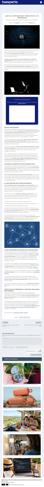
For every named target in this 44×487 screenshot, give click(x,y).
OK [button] (7, 484)
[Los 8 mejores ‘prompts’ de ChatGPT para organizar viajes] (22, 468)
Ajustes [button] (3, 484)
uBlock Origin (37, 272)
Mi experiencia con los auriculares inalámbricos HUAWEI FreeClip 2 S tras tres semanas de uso (20, 384)
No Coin (30, 267)
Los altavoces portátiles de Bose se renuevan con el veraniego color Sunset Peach (18, 408)
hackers (21, 312)
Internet (31, 22)
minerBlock (35, 267)
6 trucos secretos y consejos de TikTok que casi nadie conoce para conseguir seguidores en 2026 (21, 455)
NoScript (7, 273)
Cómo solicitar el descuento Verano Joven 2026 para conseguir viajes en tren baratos (18, 432)
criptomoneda (16, 312)
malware (26, 312)
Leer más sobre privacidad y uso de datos (16, 484)
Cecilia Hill (17, 22)
